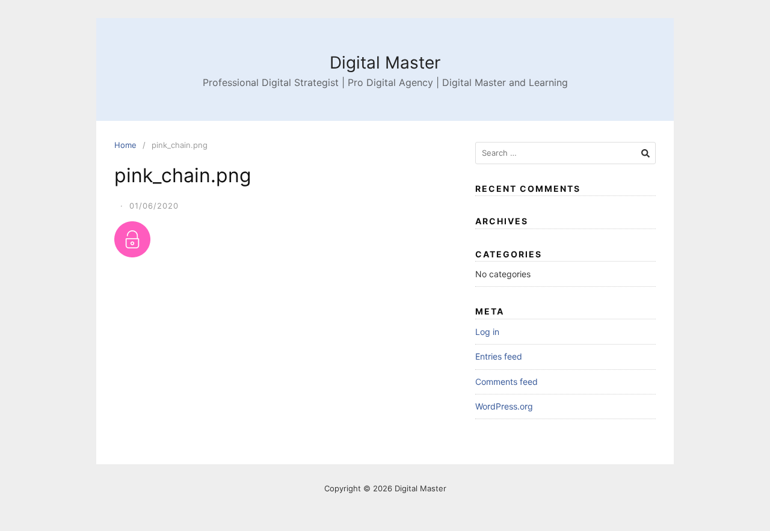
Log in (487, 332)
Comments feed (506, 381)
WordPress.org (504, 406)
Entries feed (498, 356)
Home (125, 145)
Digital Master (385, 62)
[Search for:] (565, 153)
